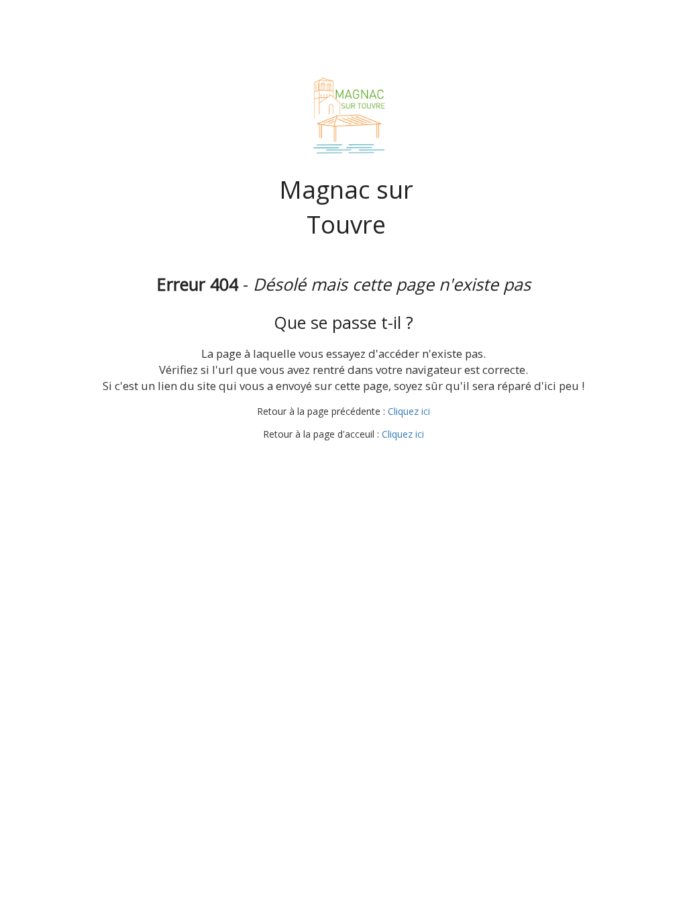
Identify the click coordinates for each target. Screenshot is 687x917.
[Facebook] (342, 460)
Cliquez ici (409, 411)
